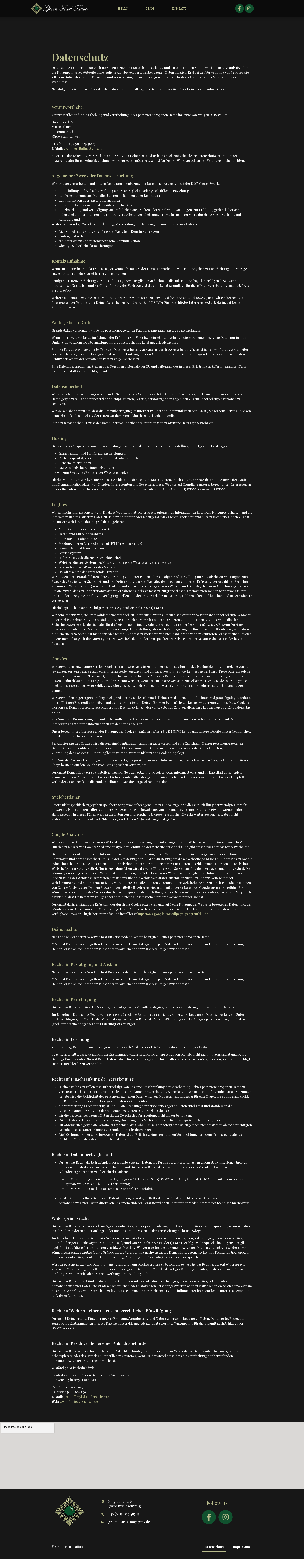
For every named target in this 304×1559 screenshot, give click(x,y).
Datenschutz (214, 1547)
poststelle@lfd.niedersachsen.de (88, 1397)
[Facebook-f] (239, 8)
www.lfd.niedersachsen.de (79, 1401)
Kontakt (179, 8)
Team (150, 8)
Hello (123, 8)
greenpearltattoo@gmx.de (83, 148)
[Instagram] (249, 8)
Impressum (241, 1547)
